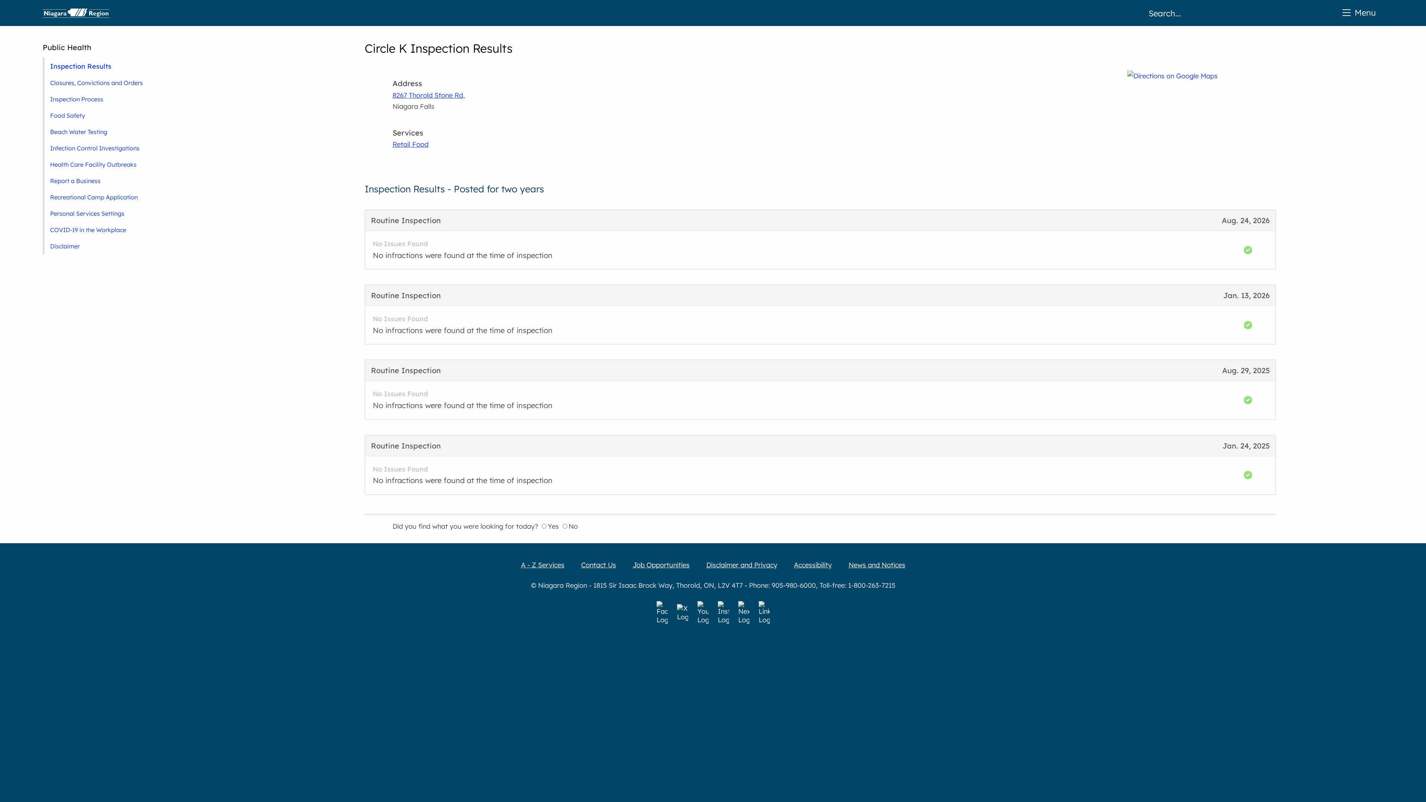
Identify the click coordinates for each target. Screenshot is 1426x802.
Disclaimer (65, 246)
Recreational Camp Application (94, 197)
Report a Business (75, 181)
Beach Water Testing (78, 132)
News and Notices (877, 565)
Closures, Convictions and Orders (96, 83)
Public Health (67, 47)
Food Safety (67, 115)
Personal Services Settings (87, 213)
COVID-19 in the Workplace (88, 230)
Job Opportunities (661, 565)
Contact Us (598, 565)
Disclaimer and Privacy (741, 565)
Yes (553, 526)
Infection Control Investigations (95, 148)
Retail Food (411, 144)
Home (76, 13)
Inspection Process (76, 99)
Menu (1365, 12)
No (573, 526)
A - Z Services (542, 565)
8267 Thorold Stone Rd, (429, 95)
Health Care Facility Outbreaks (93, 164)
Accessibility (813, 565)
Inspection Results (80, 66)
